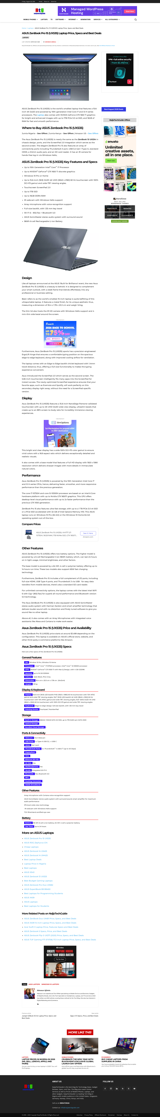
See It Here (88, 533)
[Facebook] (111, 42)
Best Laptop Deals (32, 859)
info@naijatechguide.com (70, 1108)
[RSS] (122, 1089)
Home (24, 28)
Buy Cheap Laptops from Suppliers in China (115, 1060)
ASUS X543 (29, 872)
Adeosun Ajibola (50, 42)
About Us (126, 1115)
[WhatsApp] (126, 42)
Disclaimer (111, 1115)
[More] (136, 42)
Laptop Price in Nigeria (35, 864)
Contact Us (134, 1115)
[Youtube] (134, 1089)
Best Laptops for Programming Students (43, 893)
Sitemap (119, 1115)
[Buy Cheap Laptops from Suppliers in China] (120, 1046)
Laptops (30, 28)
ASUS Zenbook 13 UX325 (35, 876)
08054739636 (64, 1103)
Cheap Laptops (31, 847)
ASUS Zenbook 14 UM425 (36, 855)
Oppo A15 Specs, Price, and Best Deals (84, 1016)
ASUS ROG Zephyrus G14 (35, 843)
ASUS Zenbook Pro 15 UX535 (37, 838)
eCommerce (106, 1057)
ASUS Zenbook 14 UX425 (35, 851)
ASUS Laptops (31, 902)
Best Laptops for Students (36, 906)
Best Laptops (30, 868)
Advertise (79, 1115)
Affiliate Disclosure (100, 1115)
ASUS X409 (29, 897)
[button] (135, 19)
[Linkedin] (131, 42)
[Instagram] (111, 1088)
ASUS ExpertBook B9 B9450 (37, 889)
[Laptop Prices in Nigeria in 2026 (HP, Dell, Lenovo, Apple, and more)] (40, 1046)
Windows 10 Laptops (50, 984)
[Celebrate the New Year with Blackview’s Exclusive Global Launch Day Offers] (80, 1046)
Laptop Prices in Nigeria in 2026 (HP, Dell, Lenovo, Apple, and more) (38, 1061)
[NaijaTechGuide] (39, 11)
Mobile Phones (67, 1057)
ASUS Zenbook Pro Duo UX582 (38, 885)
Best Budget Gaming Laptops (38, 881)
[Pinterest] (121, 42)
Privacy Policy (88, 1115)
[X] (116, 42)
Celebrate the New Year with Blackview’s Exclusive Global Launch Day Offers (78, 1061)
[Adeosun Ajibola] (29, 996)
